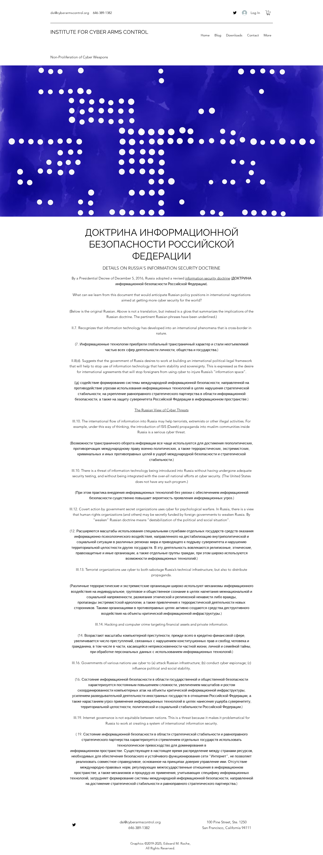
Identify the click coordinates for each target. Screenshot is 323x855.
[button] (268, 12)
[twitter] (234, 12)
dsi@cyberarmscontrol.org (69, 13)
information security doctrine (207, 278)
